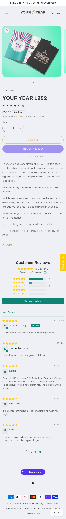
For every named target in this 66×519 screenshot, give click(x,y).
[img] (10, 321)
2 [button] (31, 452)
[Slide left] (26, 82)
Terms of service (31, 508)
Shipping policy (34, 513)
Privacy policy (52, 504)
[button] (6, 12)
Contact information (51, 508)
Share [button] (9, 245)
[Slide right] (40, 82)
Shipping (20, 117)
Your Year (19, 504)
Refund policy (14, 508)
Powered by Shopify (34, 504)
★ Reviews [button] (63, 262)
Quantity (6, 122)
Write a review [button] (33, 301)
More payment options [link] (33, 156)
